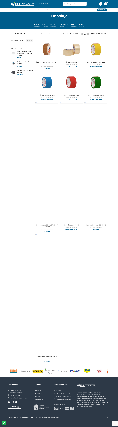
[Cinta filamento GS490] (71, 162)
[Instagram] (12, 402)
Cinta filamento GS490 (71, 225)
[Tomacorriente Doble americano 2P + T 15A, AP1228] (13, 54)
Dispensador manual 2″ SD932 (96, 225)
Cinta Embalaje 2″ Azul (46, 95)
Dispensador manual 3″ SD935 (47, 356)
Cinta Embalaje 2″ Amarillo (96, 62)
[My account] (100, 4)
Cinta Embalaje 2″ (71, 62)
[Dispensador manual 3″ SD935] (46, 294)
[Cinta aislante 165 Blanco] (13, 64)
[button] (9, 371)
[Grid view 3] (85, 34)
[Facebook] (9, 402)
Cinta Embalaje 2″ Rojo (71, 95)
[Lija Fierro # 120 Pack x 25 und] (13, 73)
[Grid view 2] (82, 34)
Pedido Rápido (102, 9)
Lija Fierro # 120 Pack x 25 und (25, 71)
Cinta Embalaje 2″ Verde (96, 95)
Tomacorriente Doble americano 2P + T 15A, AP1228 (24, 53)
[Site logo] (23, 4)
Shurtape (44, 34)
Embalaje (50, 66)
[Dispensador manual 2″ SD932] (95, 162)
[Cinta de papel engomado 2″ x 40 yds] (46, 49)
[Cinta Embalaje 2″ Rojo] (71, 82)
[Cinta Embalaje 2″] (71, 49)
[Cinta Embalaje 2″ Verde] (95, 82)
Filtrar (29, 40)
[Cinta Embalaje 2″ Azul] (46, 82)
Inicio (37, 34)
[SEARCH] (85, 4)
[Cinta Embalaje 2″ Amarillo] (95, 49)
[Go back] (49, 16)
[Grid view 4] (88, 34)
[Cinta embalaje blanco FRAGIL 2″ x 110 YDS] (46, 162)
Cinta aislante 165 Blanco (23, 62)
